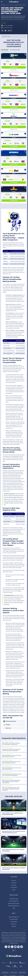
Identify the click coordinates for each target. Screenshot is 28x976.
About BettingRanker (14, 917)
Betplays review (13, 129)
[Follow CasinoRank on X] (12, 946)
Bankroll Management (13, 905)
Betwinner (6, 263)
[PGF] (22, 963)
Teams (13, 890)
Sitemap (14, 926)
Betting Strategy (14, 898)
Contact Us (13, 924)
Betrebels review (13, 89)
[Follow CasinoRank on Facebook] (6, 946)
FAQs (14, 908)
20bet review (14, 69)
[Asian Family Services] (15, 966)
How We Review (14, 919)
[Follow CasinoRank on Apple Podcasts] (21, 946)
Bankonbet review (14, 109)
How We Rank (13, 921)
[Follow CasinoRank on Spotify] (18, 946)
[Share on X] (2, 31)
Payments (13, 882)
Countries (13, 885)
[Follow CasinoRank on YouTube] (15, 946)
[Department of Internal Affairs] (5, 963)
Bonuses (14, 880)
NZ (13, 950)
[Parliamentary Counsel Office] (13, 963)
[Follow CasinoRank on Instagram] (9, 946)
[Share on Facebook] (5, 31)
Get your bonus (14, 67)
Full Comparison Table (15, 49)
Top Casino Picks (4, 49)
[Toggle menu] (2, 1)
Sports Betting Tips (13, 901)
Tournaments (13, 887)
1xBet (5, 253)
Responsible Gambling (13, 903)
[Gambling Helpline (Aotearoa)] (8, 966)
